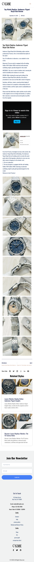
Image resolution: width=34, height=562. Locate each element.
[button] (10, 371)
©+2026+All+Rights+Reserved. (17, 560)
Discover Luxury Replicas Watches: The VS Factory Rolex (16, 434)
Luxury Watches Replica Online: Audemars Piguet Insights (14, 400)
